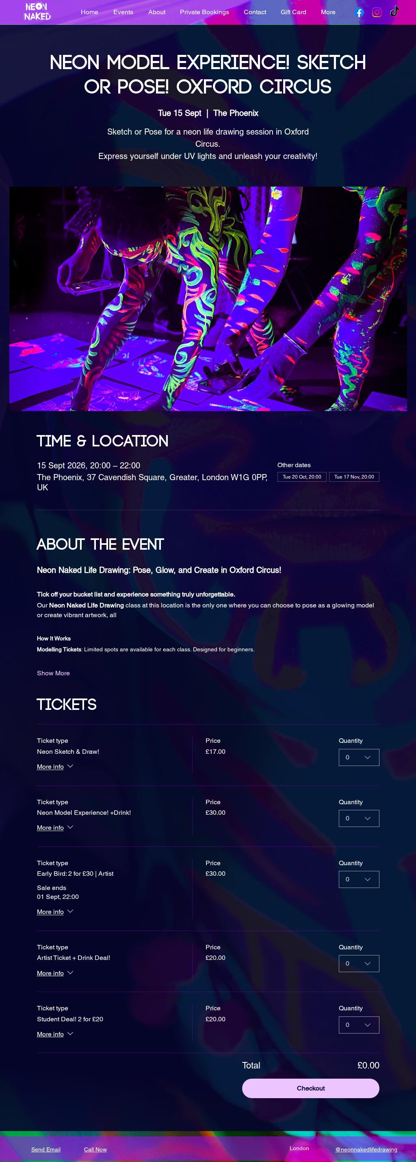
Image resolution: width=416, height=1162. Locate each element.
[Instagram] (377, 12)
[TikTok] (394, 12)
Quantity (351, 740)
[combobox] (359, 757)
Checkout (311, 1088)
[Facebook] (359, 12)
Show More (53, 673)
